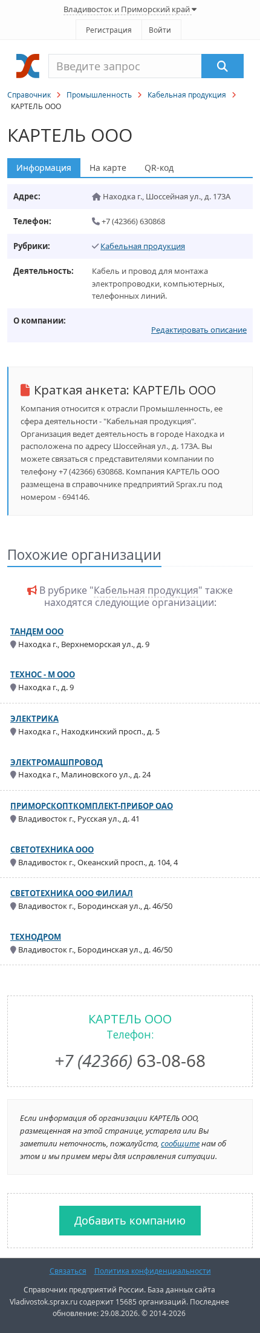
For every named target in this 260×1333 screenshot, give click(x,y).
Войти (160, 30)
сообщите (180, 1143)
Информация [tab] (43, 167)
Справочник (29, 95)
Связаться (68, 1271)
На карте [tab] (107, 167)
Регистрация (109, 30)
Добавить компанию (130, 1220)
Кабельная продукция (187, 95)
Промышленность (99, 95)
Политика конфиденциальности (152, 1271)
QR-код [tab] (159, 167)
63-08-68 (130, 1060)
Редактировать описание (199, 329)
